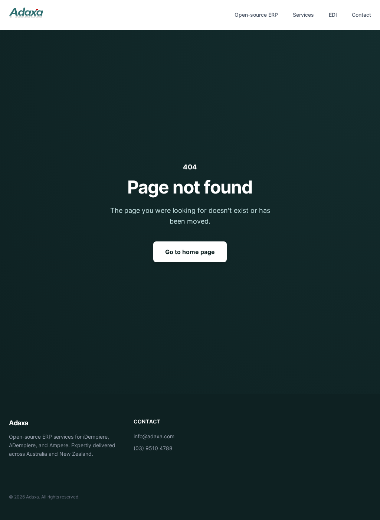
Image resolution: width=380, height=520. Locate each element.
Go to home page (190, 252)
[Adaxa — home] (26, 14)
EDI (333, 15)
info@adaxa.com (154, 436)
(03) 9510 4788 (153, 448)
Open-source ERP (256, 15)
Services (303, 15)
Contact (361, 15)
